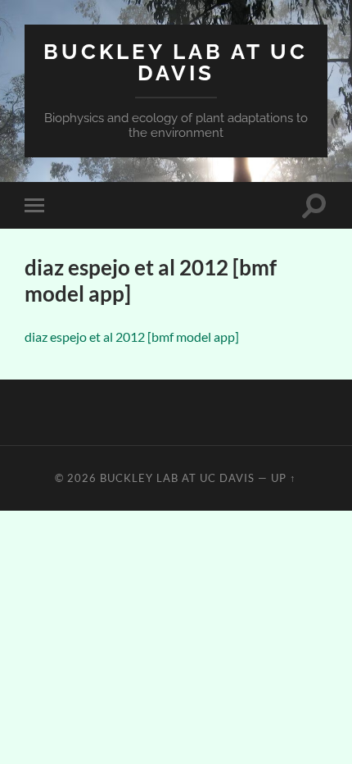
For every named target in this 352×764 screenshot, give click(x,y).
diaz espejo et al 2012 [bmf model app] (132, 336)
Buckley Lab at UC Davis (175, 62)
